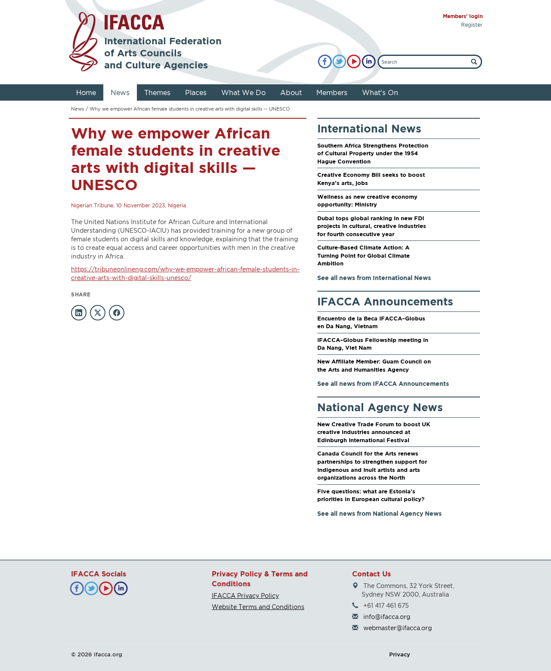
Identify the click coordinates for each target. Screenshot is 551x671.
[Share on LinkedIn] (79, 312)
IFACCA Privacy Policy (245, 595)
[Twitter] (339, 62)
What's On (380, 92)
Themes (157, 92)
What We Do (243, 92)
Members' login (463, 16)
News (120, 92)
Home (86, 92)
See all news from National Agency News (379, 513)
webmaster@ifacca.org (397, 628)
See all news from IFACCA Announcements (383, 383)
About (291, 92)
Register (472, 25)
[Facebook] (325, 62)
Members (331, 92)
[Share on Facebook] (116, 312)
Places (196, 92)
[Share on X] (97, 312)
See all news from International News (374, 277)
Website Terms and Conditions (258, 606)
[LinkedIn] (369, 62)
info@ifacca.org (386, 616)
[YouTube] (354, 62)
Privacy (399, 654)
